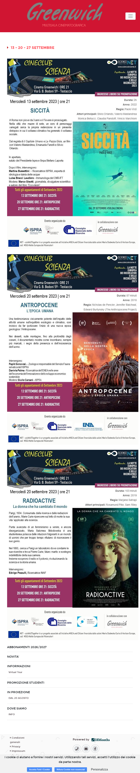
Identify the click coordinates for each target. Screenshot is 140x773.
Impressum (18, 751)
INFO (12, 714)
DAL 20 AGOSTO (19, 698)
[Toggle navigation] (130, 16)
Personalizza (99, 769)
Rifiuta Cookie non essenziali (71, 769)
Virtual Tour (15, 672)
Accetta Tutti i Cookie (39, 769)
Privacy (15, 746)
